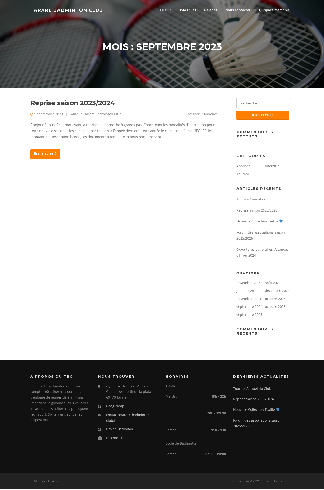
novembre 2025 (248, 283)
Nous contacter (237, 10)
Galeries (210, 10)
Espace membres (275, 10)
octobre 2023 (275, 306)
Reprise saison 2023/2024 (72, 103)
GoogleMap (115, 406)
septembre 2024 (249, 306)
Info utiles (188, 10)
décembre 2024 (277, 290)
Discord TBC (115, 438)
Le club (166, 10)
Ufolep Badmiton (119, 429)
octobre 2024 (275, 298)
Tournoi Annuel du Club (255, 199)
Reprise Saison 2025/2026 (256, 210)
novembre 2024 (248, 298)
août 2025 (273, 283)
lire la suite (43, 153)
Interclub (272, 166)
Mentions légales (46, 481)
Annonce (211, 114)
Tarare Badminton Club (66, 10)
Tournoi (242, 174)
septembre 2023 (249, 314)
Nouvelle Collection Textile (257, 221)
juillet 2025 (245, 290)
